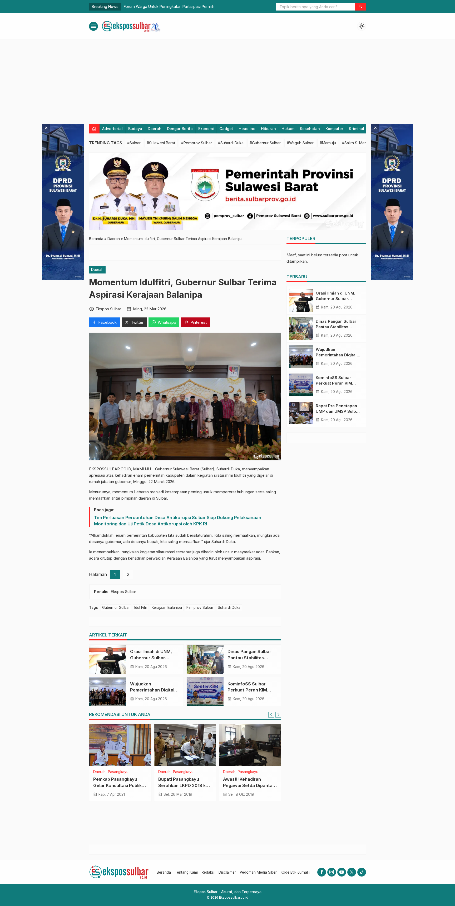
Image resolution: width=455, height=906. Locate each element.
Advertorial (112, 128)
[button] (360, 7)
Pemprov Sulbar (199, 607)
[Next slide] (278, 715)
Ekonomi (206, 128)
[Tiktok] (361, 872)
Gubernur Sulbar (116, 607)
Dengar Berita (180, 128)
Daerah (154, 128)
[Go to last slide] (271, 715)
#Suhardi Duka (231, 143)
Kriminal (356, 128)
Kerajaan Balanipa (167, 607)
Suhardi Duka (229, 607)
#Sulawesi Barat (161, 143)
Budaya (135, 128)
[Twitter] (351, 872)
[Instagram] (331, 872)
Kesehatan (310, 128)
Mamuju (131, 772)
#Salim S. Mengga (358, 143)
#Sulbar (134, 143)
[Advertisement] (227, 79)
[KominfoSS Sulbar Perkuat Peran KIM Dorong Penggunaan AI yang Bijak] (205, 691)
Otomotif (247, 772)
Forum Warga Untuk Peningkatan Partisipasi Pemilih (169, 6)
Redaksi (208, 872)
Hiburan (268, 128)
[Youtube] (341, 872)
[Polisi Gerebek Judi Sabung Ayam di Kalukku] (120, 745)
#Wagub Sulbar (300, 143)
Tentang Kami (186, 872)
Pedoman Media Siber (258, 872)
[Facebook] (321, 872)
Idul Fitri (140, 607)
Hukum (287, 128)
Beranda (164, 872)
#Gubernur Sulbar (265, 143)
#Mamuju (328, 143)
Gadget (226, 128)
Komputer (334, 128)
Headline (247, 128)
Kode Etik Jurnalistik (297, 872)
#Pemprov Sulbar (196, 143)
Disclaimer (227, 872)
